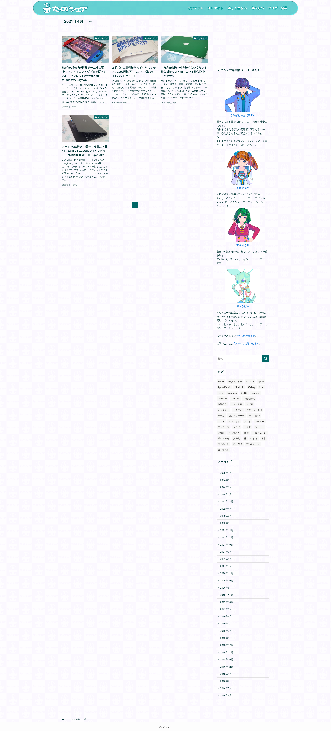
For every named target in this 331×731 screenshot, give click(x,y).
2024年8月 (226, 480)
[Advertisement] (243, 38)
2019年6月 (226, 609)
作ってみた (234, 432)
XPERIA (235, 398)
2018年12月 (226, 645)
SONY (244, 392)
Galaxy (251, 387)
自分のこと (223, 444)
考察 (263, 438)
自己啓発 (237, 444)
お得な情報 (249, 398)
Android (250, 381)
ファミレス (223, 427)
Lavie (220, 392)
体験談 (221, 432)
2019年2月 (226, 630)
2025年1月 (226, 472)
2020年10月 (226, 580)
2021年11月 (226, 537)
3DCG (221, 381)
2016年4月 (226, 695)
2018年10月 (226, 659)
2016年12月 (226, 666)
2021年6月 (226, 551)
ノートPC (260, 421)
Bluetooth (239, 387)
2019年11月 (226, 594)
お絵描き (222, 404)
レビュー (259, 427)
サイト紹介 (254, 415)
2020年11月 (226, 573)
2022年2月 (226, 516)
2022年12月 (226, 501)
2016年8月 (226, 674)
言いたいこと (253, 444)
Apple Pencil (224, 387)
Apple (261, 381)
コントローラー (236, 415)
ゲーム (221, 415)
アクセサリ (236, 404)
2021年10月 (226, 544)
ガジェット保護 (254, 410)
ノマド (247, 421)
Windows (222, 398)
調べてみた (223, 449)
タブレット (234, 421)
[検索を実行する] (265, 358)
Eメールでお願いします (246, 343)
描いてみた (223, 438)
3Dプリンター (235, 381)
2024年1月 (226, 494)
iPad (261, 387)
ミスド (247, 427)
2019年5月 (226, 616)
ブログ (236, 427)
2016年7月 (226, 681)
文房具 (236, 438)
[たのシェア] (65, 8)
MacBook (232, 392)
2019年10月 (226, 602)
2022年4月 (226, 508)
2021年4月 (226, 566)
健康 (246, 432)
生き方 (253, 438)
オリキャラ (223, 410)
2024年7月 (226, 487)
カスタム (237, 410)
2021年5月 (226, 559)
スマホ (221, 421)
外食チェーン (259, 432)
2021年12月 (226, 530)
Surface (255, 392)
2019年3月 (226, 623)
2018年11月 (226, 652)
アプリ (249, 404)
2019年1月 (226, 638)
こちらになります (245, 335)
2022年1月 (226, 523)
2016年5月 (226, 688)
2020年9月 (226, 587)
